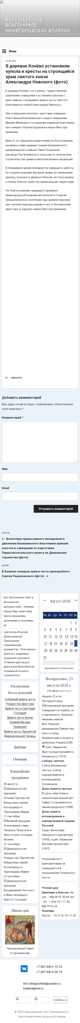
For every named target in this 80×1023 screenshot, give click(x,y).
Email (5, 488)
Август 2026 (60, 601)
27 (61, 650)
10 (45, 636)
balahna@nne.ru (33, 988)
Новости (16, 378)
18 (50, 643)
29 (71, 650)
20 (61, 643)
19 (55, 643)
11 (50, 636)
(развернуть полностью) (59, 668)
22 (71, 643)
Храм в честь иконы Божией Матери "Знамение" (20, 722)
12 (56, 636)
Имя (5, 469)
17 (45, 643)
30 (75, 650)
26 (56, 650)
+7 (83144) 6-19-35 (49, 967)
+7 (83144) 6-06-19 (49, 972)
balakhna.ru (60, 1000)
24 (45, 650)
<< (44, 600)
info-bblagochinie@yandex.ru (42, 983)
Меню (13, 51)
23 (75, 643)
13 (60, 636)
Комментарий (12, 417)
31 (45, 657)
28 (65, 650)
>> (75, 600)
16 (75, 636)
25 (50, 650)
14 (66, 636)
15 (71, 636)
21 (66, 643)
